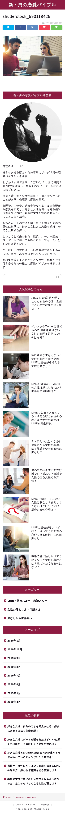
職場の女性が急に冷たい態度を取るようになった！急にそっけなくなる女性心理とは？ (33, 781)
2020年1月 (14, 640)
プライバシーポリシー (25, 805)
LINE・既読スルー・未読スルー (27, 600)
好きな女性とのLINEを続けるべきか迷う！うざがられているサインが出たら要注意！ (33, 755)
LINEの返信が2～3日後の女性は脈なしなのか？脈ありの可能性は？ (46, 387)
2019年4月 (14, 701)
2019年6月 (14, 684)
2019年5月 (14, 693)
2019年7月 (14, 675)
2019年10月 (14, 649)
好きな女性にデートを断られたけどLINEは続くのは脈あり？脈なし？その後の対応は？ (33, 741)
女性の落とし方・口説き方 (24, 609)
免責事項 (45, 805)
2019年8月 (14, 666)
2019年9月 (14, 658)
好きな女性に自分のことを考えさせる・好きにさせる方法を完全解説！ (33, 728)
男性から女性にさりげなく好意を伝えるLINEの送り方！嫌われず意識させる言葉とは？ (33, 768)
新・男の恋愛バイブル (32, 4)
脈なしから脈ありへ (19, 618)
